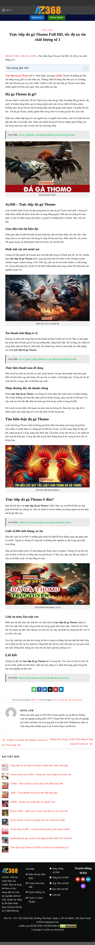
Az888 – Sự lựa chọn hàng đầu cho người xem (32, 801)
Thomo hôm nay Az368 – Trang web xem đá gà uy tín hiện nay (40, 774)
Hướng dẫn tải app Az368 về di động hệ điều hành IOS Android (41, 838)
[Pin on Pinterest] (55, 689)
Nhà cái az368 (57, 700)
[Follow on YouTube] (83, 879)
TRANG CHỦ (12, 56)
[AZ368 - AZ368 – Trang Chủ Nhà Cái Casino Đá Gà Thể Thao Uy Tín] (47, 10)
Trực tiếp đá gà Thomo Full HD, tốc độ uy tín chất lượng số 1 (39, 847)
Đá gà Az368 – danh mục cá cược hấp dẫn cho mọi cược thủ (39, 811)
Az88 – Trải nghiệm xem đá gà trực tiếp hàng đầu (34, 792)
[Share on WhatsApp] (33, 689)
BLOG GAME (47, 30)
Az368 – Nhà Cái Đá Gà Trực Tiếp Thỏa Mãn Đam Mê (36, 783)
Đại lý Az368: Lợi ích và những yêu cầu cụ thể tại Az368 (37, 820)
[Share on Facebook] (39, 689)
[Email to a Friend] (50, 689)
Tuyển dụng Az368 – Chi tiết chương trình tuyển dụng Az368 (40, 829)
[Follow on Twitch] (83, 886)
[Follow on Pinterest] (77, 879)
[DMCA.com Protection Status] (68, 925)
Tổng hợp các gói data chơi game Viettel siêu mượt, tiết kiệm (39, 765)
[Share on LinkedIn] (61, 689)
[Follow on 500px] (88, 879)
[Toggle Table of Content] (84, 68)
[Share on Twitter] (44, 689)
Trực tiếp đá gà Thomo (73, 700)
